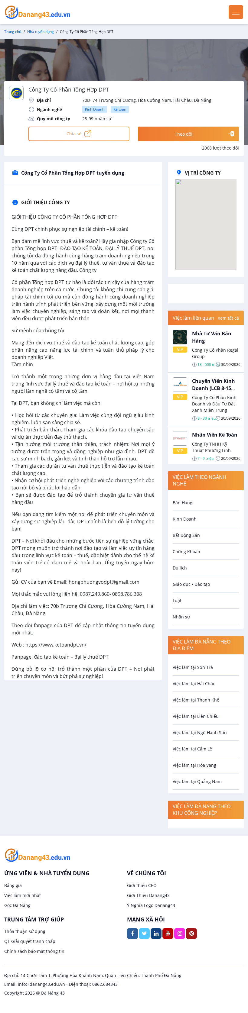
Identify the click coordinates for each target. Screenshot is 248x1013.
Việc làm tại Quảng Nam (197, 781)
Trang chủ (12, 31)
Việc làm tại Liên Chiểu (196, 716)
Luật (177, 600)
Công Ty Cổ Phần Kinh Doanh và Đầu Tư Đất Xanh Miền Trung (214, 404)
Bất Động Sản (186, 535)
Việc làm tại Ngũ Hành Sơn (200, 732)
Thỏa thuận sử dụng (24, 931)
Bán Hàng (182, 502)
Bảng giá (13, 885)
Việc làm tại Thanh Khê (196, 700)
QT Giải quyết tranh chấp (29, 941)
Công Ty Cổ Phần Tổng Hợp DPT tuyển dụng (72, 172)
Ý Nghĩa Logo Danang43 (151, 905)
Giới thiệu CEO (142, 885)
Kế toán (119, 109)
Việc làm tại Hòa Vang (194, 765)
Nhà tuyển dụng (40, 31)
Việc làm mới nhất (22, 895)
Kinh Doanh (94, 109)
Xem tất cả (228, 318)
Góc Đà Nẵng (17, 905)
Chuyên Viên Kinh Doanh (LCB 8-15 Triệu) (213, 388)
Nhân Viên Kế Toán (214, 434)
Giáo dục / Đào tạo (191, 584)
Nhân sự (181, 617)
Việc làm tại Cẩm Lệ (192, 749)
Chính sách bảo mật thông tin (34, 951)
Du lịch (180, 568)
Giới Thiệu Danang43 (148, 895)
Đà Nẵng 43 (53, 993)
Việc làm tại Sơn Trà (193, 667)
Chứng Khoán (186, 551)
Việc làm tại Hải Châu (194, 683)
